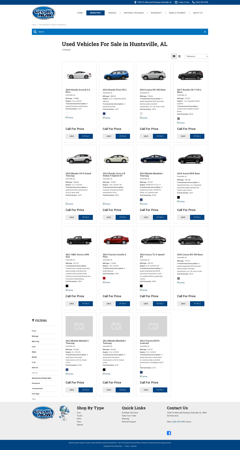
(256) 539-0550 (178, 422)
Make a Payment (177, 13)
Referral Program (134, 13)
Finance (112, 13)
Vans (79, 422)
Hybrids (80, 425)
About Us (198, 13)
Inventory (95, 13)
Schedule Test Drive (130, 413)
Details (85, 136)
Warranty (156, 13)
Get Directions (172, 416)
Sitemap (134, 446)
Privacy (126, 446)
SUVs (79, 419)
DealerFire (113, 443)
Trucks (79, 416)
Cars (79, 413)
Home (80, 13)
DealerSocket (129, 443)
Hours (188, 422)
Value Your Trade (129, 416)
